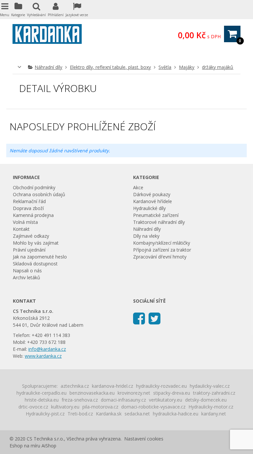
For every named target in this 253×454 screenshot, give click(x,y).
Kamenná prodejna (33, 215)
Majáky (186, 67)
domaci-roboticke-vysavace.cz (153, 407)
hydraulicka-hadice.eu (175, 413)
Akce (138, 187)
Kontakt (21, 229)
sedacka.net (137, 413)
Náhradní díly (48, 67)
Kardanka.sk (109, 413)
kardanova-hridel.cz (112, 386)
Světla (164, 67)
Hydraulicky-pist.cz (45, 413)
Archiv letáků (26, 277)
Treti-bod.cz (80, 413)
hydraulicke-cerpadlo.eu (41, 393)
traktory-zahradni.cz (214, 393)
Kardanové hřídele (152, 201)
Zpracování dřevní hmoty (159, 257)
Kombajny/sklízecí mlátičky (161, 243)
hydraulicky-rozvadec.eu (161, 386)
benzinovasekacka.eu (92, 393)
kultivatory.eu (65, 407)
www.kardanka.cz (43, 356)
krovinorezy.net (134, 393)
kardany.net (213, 413)
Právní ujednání (29, 250)
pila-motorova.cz (100, 407)
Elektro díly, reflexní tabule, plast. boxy (110, 67)
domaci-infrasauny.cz (123, 400)
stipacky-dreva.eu (171, 393)
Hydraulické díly (149, 208)
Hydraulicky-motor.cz (210, 407)
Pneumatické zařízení (156, 215)
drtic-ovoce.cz (33, 407)
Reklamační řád (29, 201)
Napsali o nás (27, 270)
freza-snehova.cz (80, 400)
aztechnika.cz (75, 386)
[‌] (139, 318)
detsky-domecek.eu (206, 400)
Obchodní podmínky (34, 187)
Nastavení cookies (143, 439)
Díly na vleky (146, 236)
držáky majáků (217, 67)
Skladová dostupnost (35, 263)
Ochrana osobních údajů (39, 194)
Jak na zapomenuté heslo (40, 257)
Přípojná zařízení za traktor (162, 250)
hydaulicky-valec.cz (210, 386)
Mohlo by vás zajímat (36, 243)
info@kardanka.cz (47, 349)
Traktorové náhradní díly (159, 222)
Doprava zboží (28, 208)
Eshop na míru (25, 445)
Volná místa (25, 222)
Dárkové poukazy (151, 194)
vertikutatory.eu (165, 400)
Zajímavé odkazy (31, 236)
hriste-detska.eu (42, 400)
